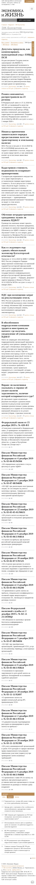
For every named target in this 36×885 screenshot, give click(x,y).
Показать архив (33, 48)
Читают (5, 794)
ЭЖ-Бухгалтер (12, 28)
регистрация (27, 20)
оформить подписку (21, 88)
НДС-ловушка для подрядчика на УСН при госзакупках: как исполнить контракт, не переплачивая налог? (18, 817)
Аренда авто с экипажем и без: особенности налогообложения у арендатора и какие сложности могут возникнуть (19, 809)
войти (20, 20)
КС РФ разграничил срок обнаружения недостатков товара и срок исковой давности (19, 841)
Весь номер (5, 42)
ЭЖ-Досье (5, 44)
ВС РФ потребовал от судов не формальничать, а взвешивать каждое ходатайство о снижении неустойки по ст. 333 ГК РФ (19, 833)
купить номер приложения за (14, 37)
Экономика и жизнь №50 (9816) (10, 32)
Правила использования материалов (13, 866)
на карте (7, 870)
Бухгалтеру (12, 86)
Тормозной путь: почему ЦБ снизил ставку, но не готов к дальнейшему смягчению (19, 802)
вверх (34, 858)
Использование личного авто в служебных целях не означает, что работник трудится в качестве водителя (18, 825)
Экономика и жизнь (17, 42)
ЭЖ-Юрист (14, 44)
